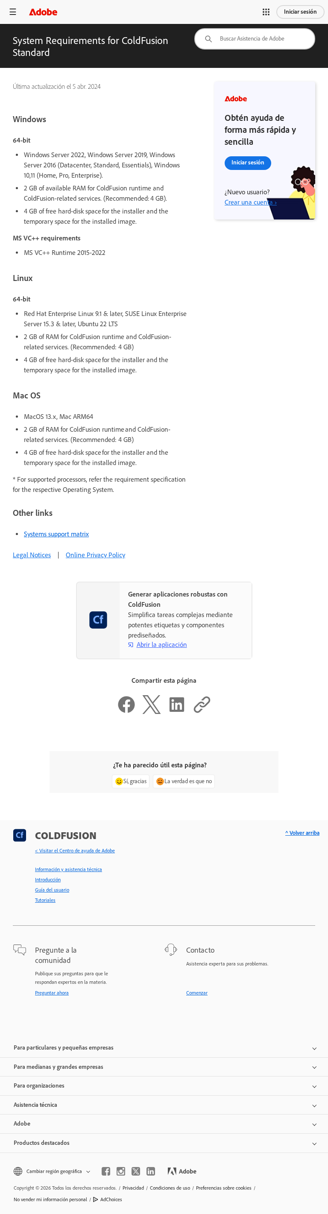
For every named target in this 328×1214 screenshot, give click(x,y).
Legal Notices (32, 555)
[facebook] (106, 1171)
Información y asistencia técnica (68, 869)
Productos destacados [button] (42, 1143)
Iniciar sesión (300, 11)
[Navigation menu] (13, 11)
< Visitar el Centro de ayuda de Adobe (75, 851)
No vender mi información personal (50, 1199)
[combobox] (254, 39)
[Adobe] (43, 11)
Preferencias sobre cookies (224, 1188)
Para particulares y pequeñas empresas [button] (64, 1047)
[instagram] (121, 1171)
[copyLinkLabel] (202, 712)
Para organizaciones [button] (39, 1085)
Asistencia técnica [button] (35, 1105)
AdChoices (111, 1199)
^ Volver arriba (302, 833)
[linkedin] (150, 1171)
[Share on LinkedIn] (176, 712)
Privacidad (133, 1188)
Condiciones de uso (170, 1188)
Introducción (48, 880)
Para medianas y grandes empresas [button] (58, 1067)
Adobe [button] (22, 1123)
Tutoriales (45, 900)
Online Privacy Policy (95, 555)
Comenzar (197, 993)
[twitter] (136, 1171)
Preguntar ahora (52, 993)
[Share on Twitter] (151, 712)
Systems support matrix (56, 534)
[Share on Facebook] (126, 712)
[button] (266, 12)
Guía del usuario (52, 890)
